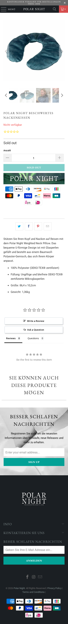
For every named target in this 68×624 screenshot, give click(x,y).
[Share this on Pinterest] (38, 226)
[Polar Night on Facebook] (27, 577)
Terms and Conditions (33, 592)
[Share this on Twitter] (19, 226)
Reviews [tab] (11, 338)
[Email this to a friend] (47, 226)
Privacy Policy (54, 588)
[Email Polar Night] (40, 577)
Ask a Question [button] (35, 329)
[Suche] (54, 9)
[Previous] (6, 51)
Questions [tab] (33, 338)
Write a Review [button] (35, 321)
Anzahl (7, 150)
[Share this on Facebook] (29, 226)
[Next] (62, 51)
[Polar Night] (34, 9)
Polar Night (19, 588)
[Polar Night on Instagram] (34, 577)
